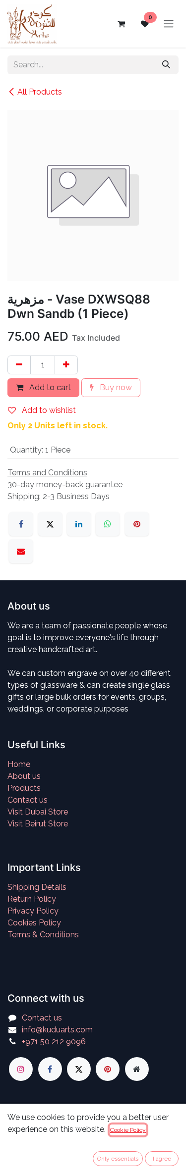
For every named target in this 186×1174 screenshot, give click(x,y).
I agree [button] (162, 1158)
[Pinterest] (137, 524)
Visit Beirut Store (37, 823)
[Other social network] (137, 1069)
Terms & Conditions (43, 934)
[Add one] (66, 365)
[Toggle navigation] (169, 24)
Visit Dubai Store (37, 812)
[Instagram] (21, 1069)
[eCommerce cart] (121, 24)
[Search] (166, 64)
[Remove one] (19, 365)
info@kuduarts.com (57, 1029)
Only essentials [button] (117, 1158)
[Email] (21, 551)
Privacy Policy (33, 911)
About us (24, 776)
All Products (39, 92)
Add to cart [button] (49, 387)
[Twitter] (79, 1069)
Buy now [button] (115, 387)
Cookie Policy (128, 1129)
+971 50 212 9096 (54, 1041)
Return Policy (31, 899)
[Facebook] (21, 524)
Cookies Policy (34, 922)
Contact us (27, 800)
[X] (50, 524)
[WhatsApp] (108, 524)
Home (18, 764)
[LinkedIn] (79, 524)
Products (24, 788)
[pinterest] (108, 1069)
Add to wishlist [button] (48, 410)
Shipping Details (36, 887)
